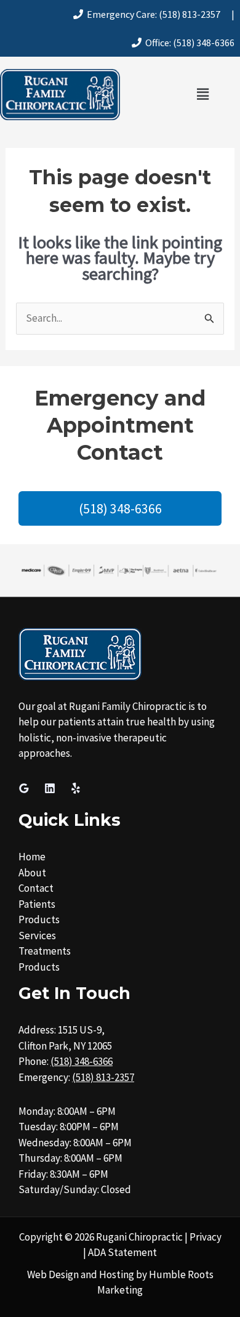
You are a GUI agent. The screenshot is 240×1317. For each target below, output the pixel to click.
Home (32, 856)
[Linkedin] (49, 788)
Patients (36, 904)
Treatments (44, 951)
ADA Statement (122, 1252)
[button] (202, 94)
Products (39, 919)
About (32, 872)
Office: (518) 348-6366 (188, 42)
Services (37, 935)
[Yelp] (75, 788)
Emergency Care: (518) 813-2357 (151, 14)
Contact (36, 888)
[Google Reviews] (24, 788)
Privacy (206, 1237)
